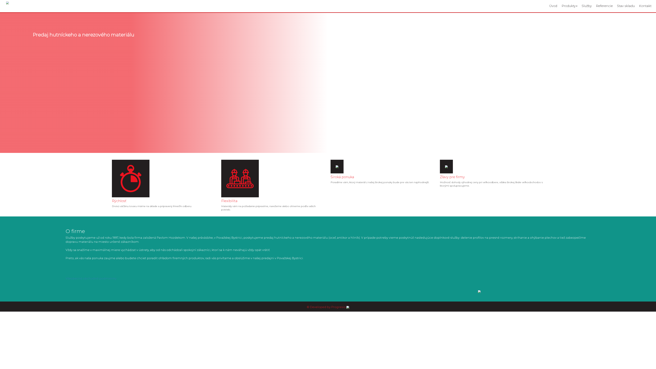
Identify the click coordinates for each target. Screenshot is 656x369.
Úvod (553, 6)
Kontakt (645, 6)
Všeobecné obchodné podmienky (91, 278)
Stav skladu (626, 6)
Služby (587, 6)
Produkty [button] (569, 6)
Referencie (604, 6)
